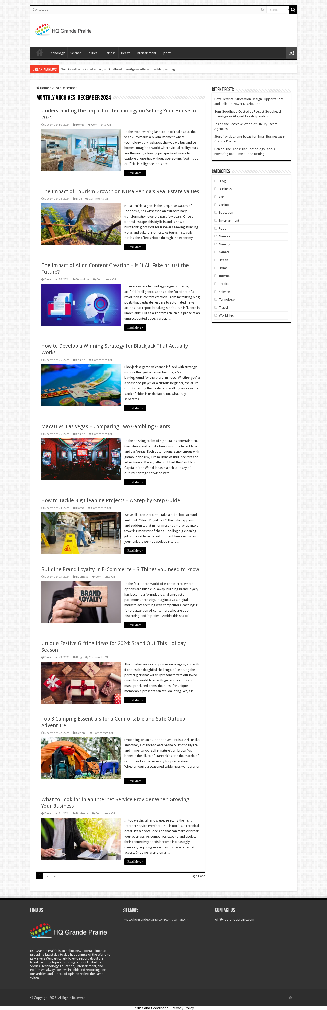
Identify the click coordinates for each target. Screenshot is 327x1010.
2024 (55, 88)
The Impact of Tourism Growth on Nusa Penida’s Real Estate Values (120, 191)
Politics (92, 53)
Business (109, 53)
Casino (80, 360)
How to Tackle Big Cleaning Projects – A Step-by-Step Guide (110, 500)
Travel (223, 307)
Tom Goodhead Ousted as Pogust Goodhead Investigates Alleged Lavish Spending (118, 69)
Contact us (40, 9)
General (81, 733)
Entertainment (146, 53)
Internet (225, 276)
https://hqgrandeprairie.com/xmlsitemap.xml (156, 919)
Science (75, 53)
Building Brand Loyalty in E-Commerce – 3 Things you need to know (120, 569)
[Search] (293, 10)
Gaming (224, 244)
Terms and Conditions (150, 1008)
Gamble (224, 236)
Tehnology (57, 53)
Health (125, 53)
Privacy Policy (183, 1008)
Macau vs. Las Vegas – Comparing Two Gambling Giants (105, 426)
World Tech (227, 315)
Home (39, 52)
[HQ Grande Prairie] (63, 29)
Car (221, 197)
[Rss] (263, 10)
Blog (79, 198)
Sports (166, 53)
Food (223, 228)
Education (226, 212)
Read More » (135, 173)
